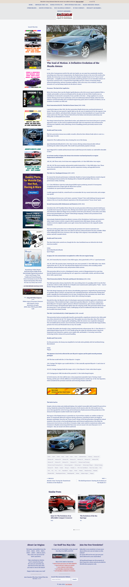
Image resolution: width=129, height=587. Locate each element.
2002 (49, 456)
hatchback (65, 470)
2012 (62, 456)
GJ (52, 470)
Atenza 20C (97, 456)
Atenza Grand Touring (83, 462)
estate (61, 467)
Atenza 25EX (95, 459)
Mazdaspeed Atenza (61, 473)
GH (49, 470)
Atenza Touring (98, 465)
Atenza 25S (57, 462)
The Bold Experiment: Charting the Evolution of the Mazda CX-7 (92, 480)
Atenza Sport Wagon (88, 465)
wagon (92, 473)
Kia (81, 520)
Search (75, 579)
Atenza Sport (78, 465)
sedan (77, 473)
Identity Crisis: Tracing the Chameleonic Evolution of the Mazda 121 (58, 480)
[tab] (78, 529)
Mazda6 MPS (51, 473)
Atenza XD (50, 467)
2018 (67, 456)
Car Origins (68, 584)
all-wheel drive (82, 456)
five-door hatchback (82, 467)
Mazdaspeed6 (70, 473)
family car (73, 467)
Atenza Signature (68, 465)
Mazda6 (95, 470)
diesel (56, 467)
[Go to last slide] (51, 511)
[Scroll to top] (125, 585)
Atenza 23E (73, 459)
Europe (67, 467)
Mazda (48, 60)
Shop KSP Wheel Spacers (34, 298)
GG (100, 467)
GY (60, 470)
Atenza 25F (50, 462)
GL (56, 470)
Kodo (75, 470)
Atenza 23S (80, 459)
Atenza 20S (65, 459)
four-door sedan (93, 467)
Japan (71, 470)
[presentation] (62, 504)
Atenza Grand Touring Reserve (55, 465)
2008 (58, 456)
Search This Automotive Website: (60, 577)
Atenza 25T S (73, 462)
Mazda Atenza (87, 470)
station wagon (84, 473)
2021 (71, 456)
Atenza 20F (58, 459)
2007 (53, 456)
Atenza (90, 456)
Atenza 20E (50, 459)
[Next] (102, 511)
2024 (75, 456)
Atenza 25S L (65, 462)
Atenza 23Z (87, 459)
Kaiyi (52, 520)
